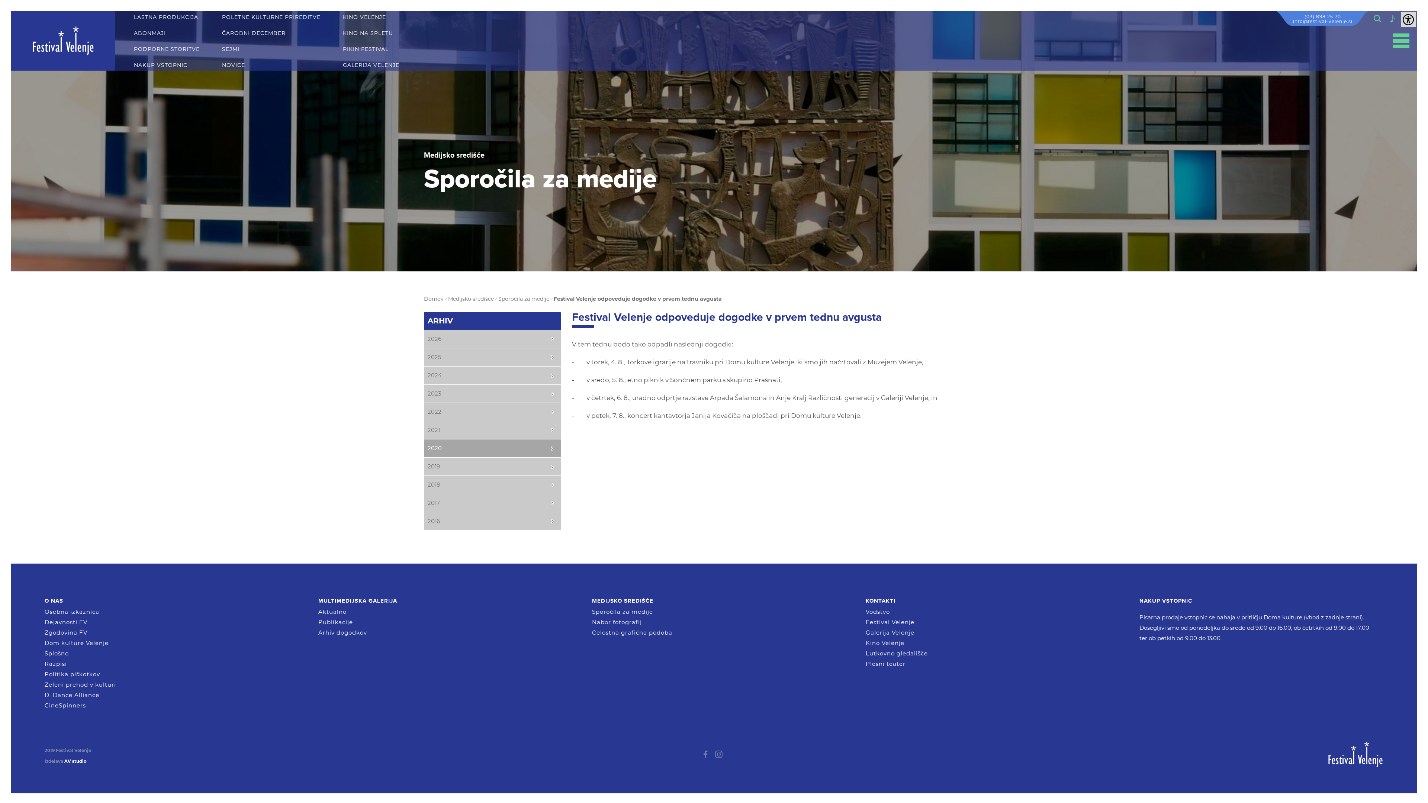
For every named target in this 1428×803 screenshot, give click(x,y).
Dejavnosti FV (66, 622)
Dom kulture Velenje (77, 642)
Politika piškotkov (72, 674)
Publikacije (335, 622)
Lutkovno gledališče (897, 653)
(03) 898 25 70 (1323, 16)
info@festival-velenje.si (1323, 21)
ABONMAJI (150, 33)
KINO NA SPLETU (368, 33)
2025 (434, 357)
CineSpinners (65, 705)
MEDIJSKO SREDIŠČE (622, 600)
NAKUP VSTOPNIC (160, 65)
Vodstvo (878, 611)
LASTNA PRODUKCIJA (166, 17)
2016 (434, 521)
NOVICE (233, 65)
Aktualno (332, 611)
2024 (435, 375)
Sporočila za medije (622, 611)
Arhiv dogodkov (342, 632)
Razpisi (56, 663)
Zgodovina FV (66, 632)
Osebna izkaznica (72, 611)
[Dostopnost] (1408, 19)
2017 (434, 502)
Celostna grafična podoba (632, 632)
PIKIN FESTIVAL (366, 49)
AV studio (75, 761)
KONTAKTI (880, 600)
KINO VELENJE (364, 17)
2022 (434, 411)
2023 (434, 393)
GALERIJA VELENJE (371, 65)
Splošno (57, 653)
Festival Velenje (890, 622)
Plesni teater (886, 663)
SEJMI (230, 49)
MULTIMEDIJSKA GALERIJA (357, 600)
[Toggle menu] (1401, 41)
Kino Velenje (885, 642)
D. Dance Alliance (72, 695)
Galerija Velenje (890, 632)
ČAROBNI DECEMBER (254, 33)
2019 (434, 466)
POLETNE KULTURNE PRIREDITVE (271, 17)
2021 (434, 429)
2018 (434, 484)
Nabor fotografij (617, 622)
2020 (435, 448)
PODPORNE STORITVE (167, 49)
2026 (434, 338)
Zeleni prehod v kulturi (80, 684)
